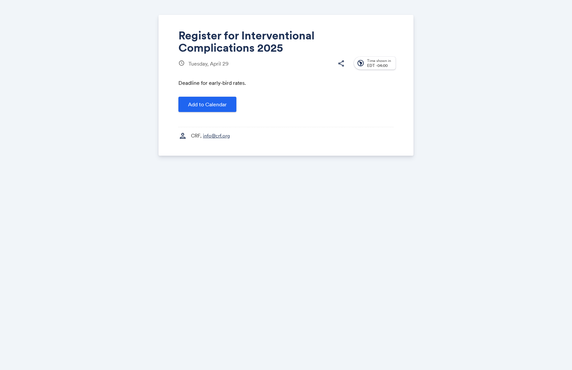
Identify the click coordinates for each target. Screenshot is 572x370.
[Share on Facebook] (290, 68)
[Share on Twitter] (302, 68)
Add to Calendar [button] (207, 104)
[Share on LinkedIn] (315, 68)
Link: (319, 96)
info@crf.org (216, 135)
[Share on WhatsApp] (327, 68)
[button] (341, 64)
